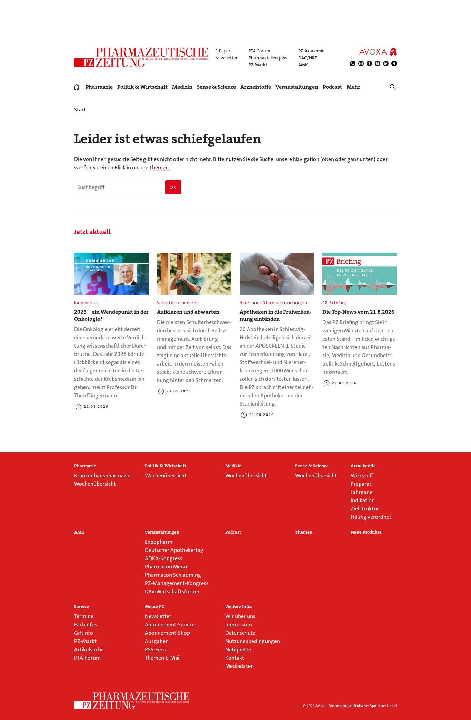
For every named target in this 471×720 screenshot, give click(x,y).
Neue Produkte (366, 532)
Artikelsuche (89, 649)
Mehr (353, 87)
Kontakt (234, 657)
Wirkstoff (362, 475)
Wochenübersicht (95, 483)
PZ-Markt (258, 65)
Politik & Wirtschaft (142, 87)
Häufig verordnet (371, 516)
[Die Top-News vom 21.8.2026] (359, 276)
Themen (159, 167)
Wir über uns (240, 616)
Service (81, 607)
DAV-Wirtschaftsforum (172, 591)
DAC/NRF (307, 58)
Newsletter (226, 58)
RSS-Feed (156, 649)
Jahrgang (362, 492)
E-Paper (222, 51)
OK (173, 187)
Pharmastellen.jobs (268, 58)
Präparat (361, 483)
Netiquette (238, 649)
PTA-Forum (259, 51)
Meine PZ (154, 607)
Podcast (332, 86)
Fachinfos (85, 624)
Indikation (363, 500)
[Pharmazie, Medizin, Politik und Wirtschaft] (141, 57)
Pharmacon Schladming (173, 574)
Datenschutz (240, 632)
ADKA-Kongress (163, 558)
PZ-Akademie (311, 51)
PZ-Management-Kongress (177, 583)
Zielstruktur (365, 508)
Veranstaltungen (296, 87)
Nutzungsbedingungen (252, 641)
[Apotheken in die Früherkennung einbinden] (277, 276)
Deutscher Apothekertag (174, 550)
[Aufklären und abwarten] (194, 276)
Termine (83, 616)
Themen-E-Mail (163, 657)
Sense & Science (216, 87)
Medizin (182, 87)
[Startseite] (132, 700)
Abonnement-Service (170, 624)
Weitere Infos (238, 607)
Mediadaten (239, 666)
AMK (303, 65)
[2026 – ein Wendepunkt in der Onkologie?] (111, 276)
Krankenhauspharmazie (102, 475)
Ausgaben (157, 641)
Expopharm (158, 541)
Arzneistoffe (255, 87)
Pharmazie (99, 87)
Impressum (238, 624)
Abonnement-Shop (167, 632)
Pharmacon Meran (167, 566)
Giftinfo (83, 632)
